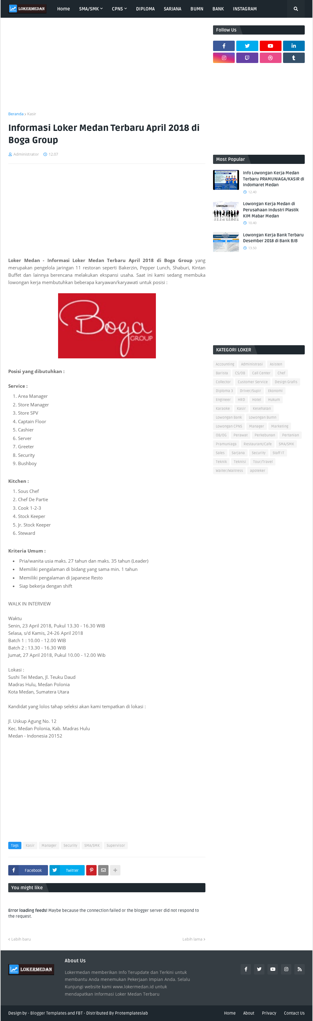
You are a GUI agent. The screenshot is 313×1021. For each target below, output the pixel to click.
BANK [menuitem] (218, 9)
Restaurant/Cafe (258, 444)
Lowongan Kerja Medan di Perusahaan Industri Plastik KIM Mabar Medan (271, 209)
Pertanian (290, 435)
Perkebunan (265, 435)
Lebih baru (21, 939)
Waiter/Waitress (229, 470)
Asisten (276, 364)
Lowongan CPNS (229, 426)
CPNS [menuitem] (117, 9)
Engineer (223, 400)
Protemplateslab (131, 1013)
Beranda (16, 114)
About (248, 1013)
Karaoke (223, 408)
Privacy (269, 1013)
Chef (281, 373)
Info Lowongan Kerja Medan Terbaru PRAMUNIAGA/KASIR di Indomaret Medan (273, 178)
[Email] (103, 870)
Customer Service (253, 382)
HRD (241, 400)
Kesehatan (262, 408)
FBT (79, 1013)
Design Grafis (286, 382)
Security (70, 845)
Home (230, 1013)
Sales (220, 453)
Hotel (256, 400)
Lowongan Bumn (262, 417)
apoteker (257, 470)
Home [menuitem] (63, 9)
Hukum (274, 400)
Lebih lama (192, 939)
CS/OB (240, 373)
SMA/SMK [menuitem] (89, 9)
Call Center (261, 373)
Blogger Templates (48, 1013)
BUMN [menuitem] (196, 9)
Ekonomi (275, 391)
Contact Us (294, 1013)
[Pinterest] (91, 870)
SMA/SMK (92, 845)
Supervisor (116, 845)
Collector (223, 382)
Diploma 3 (224, 391)
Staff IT (278, 453)
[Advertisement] (106, 68)
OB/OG (221, 435)
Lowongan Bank (229, 417)
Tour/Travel (263, 462)
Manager (49, 845)
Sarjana (238, 453)
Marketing (279, 426)
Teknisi (240, 462)
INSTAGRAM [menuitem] (245, 9)
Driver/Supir (250, 391)
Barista (222, 373)
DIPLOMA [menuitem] (145, 9)
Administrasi (252, 364)
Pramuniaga (226, 444)
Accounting (225, 364)
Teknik (221, 462)
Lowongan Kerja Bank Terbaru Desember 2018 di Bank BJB (273, 238)
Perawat (241, 435)
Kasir (31, 114)
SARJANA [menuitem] (172, 9)
